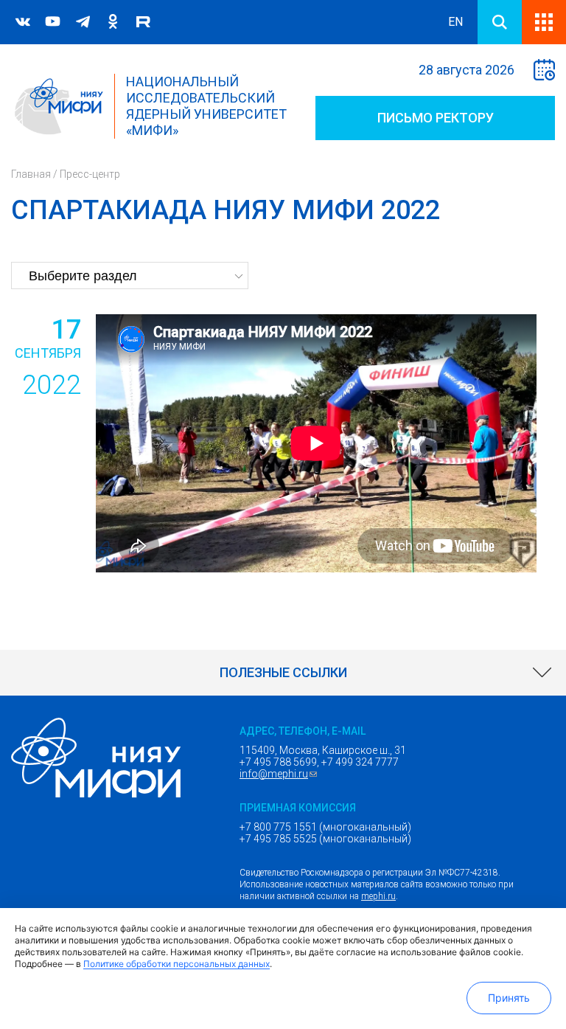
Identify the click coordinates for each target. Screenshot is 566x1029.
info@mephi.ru (280, 774)
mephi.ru (378, 896)
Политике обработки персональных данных (176, 963)
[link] (283, 673)
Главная (31, 174)
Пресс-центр (90, 174)
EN (455, 22)
